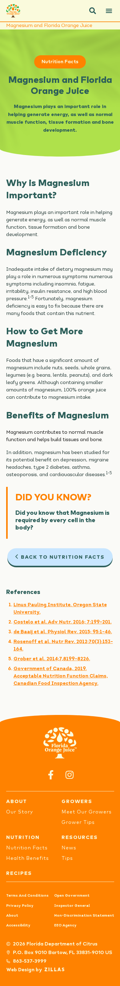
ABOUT (16, 801)
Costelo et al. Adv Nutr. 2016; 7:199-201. (63, 622)
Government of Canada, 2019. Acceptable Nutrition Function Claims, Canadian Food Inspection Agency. (61, 676)
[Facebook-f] (50, 774)
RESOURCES (80, 837)
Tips (67, 858)
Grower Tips (78, 822)
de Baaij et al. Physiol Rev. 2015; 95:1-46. (63, 632)
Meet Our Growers (87, 811)
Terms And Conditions (27, 896)
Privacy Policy (20, 906)
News (69, 847)
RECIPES (19, 873)
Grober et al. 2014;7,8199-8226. (52, 659)
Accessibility (18, 925)
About (12, 916)
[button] (92, 11)
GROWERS (77, 801)
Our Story (19, 811)
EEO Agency (65, 925)
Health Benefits (27, 858)
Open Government (72, 896)
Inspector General (72, 906)
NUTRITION (23, 837)
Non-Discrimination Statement (84, 916)
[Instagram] (69, 774)
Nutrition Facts (60, 61)
